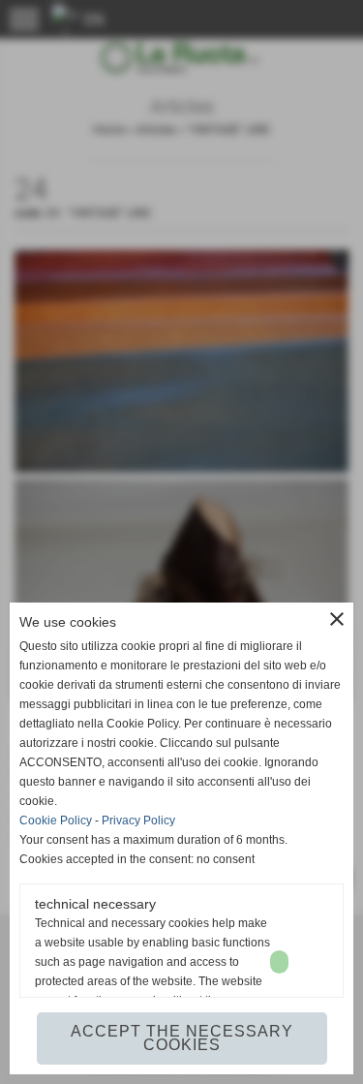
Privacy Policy (138, 820)
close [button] (336, 619)
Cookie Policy (55, 820)
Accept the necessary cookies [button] (182, 1038)
